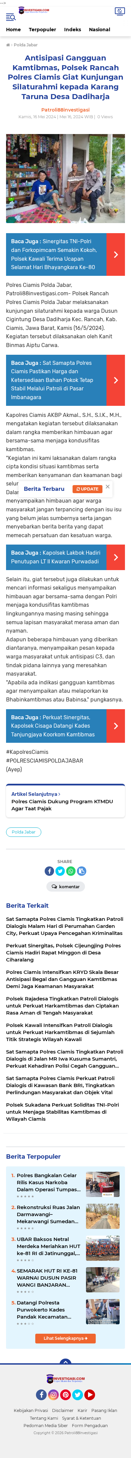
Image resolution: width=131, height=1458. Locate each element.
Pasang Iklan (104, 1410)
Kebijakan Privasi (31, 1410)
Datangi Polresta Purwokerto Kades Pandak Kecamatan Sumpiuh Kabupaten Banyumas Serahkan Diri (48, 1309)
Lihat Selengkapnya (64, 1338)
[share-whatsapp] (71, 871)
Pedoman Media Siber (46, 1425)
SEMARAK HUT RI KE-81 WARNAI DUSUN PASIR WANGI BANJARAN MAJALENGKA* (47, 1278)
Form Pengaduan (90, 1425)
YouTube (94, 1403)
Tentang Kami (44, 1418)
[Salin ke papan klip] (81, 871)
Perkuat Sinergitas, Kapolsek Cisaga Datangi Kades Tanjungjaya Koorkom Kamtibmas (53, 726)
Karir (82, 1410)
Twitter (80, 1403)
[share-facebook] (49, 871)
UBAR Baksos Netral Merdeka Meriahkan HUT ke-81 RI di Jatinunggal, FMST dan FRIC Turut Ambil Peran (48, 1246)
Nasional (99, 30)
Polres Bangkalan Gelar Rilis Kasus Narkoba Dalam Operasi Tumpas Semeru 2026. (47, 1182)
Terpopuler (42, 30)
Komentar (69, 886)
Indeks (72, 30)
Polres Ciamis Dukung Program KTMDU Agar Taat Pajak (62, 805)
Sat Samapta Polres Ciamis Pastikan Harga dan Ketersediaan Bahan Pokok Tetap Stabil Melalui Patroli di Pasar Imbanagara (52, 380)
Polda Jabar (24, 831)
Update (89, 488)
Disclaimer (63, 1410)
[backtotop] (65, 1365)
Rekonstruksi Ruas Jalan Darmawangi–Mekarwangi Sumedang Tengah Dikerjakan (48, 1214)
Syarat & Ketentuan (81, 1418)
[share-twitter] (60, 871)
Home (13, 30)
